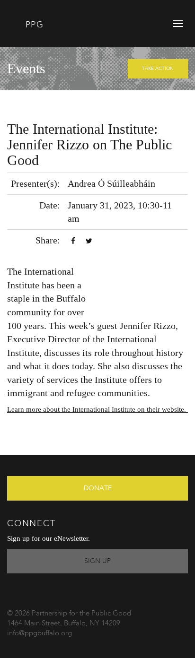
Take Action (158, 68)
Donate (98, 488)
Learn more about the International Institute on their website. (97, 409)
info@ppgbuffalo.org (39, 633)
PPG (33, 25)
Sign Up (97, 561)
